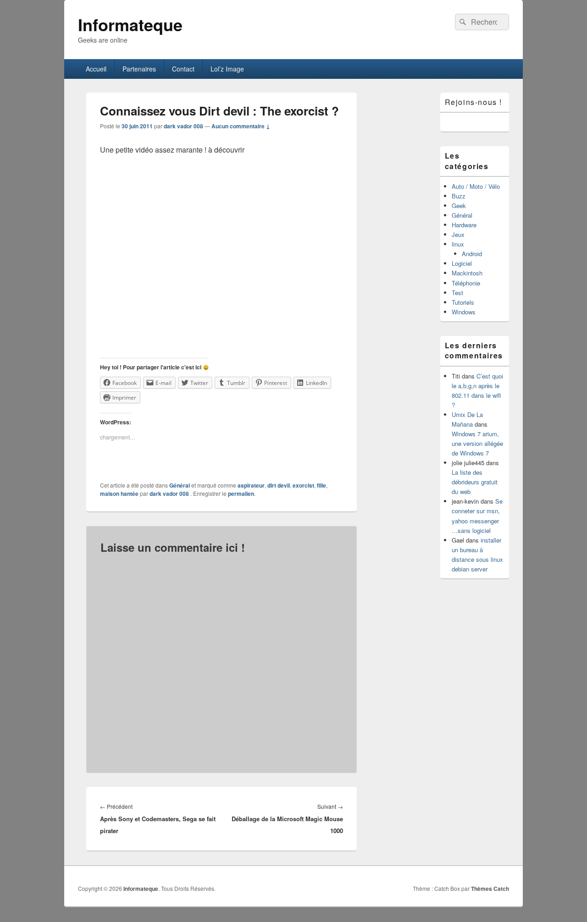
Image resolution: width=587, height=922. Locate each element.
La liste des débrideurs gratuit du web (475, 482)
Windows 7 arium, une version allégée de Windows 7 (477, 443)
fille (321, 485)
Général (179, 485)
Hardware (464, 224)
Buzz (458, 196)
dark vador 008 (183, 126)
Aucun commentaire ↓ (240, 126)
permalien (241, 493)
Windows (464, 311)
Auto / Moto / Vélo (476, 186)
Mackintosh (467, 273)
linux (458, 244)
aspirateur (251, 485)
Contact (183, 68)
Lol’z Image (227, 68)
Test (457, 292)
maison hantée (119, 493)
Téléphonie (466, 283)
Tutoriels (463, 302)
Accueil (96, 68)
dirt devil (278, 485)
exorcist (303, 485)
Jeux (458, 234)
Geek (459, 205)
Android (472, 253)
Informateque (130, 24)
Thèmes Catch (490, 888)
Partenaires (139, 68)
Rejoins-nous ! (473, 102)
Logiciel (462, 263)
